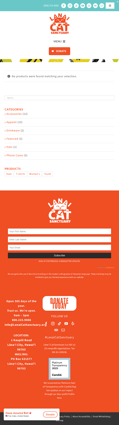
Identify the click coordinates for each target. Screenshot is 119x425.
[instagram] (70, 5)
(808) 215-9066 (51, 5)
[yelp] (89, 5)
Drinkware (13, 131)
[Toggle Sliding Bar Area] (116, 3)
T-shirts (20, 174)
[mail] (101, 5)
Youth (47, 174)
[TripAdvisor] (95, 5)
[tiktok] (76, 5)
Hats (10, 147)
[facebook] (63, 5)
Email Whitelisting (101, 416)
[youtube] (82, 5)
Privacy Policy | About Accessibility (73, 416)
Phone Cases (15, 155)
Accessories (14, 114)
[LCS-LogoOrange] (59, 15)
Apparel (12, 122)
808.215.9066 (21, 320)
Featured (12, 139)
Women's (34, 174)
